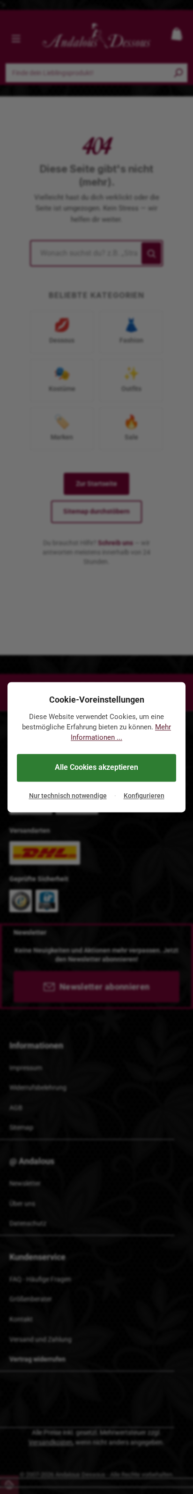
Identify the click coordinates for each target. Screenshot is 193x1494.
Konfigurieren (144, 796)
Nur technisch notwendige (68, 796)
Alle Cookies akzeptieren (96, 767)
